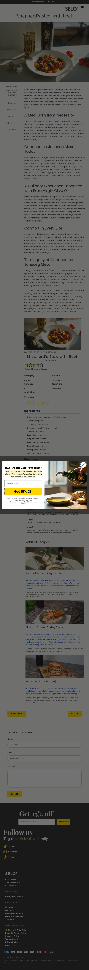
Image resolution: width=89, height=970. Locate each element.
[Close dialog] (83, 464)
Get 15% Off (23, 491)
